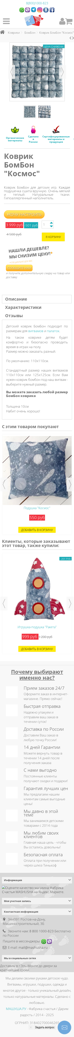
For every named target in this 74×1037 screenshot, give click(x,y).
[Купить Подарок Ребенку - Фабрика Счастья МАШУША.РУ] (34, 20)
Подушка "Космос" (37, 508)
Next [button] (70, 484)
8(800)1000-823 (37, 3)
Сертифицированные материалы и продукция (56, 139)
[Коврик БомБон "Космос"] (30, 112)
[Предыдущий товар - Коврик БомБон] (70, 38)
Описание (16, 299)
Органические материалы (15, 139)
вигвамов (36, 331)
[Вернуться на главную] (1, 32)
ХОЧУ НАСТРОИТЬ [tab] (24, 214)
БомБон (29, 32)
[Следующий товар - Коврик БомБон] (73, 38)
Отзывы (14, 315)
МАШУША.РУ (16, 1008)
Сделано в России (33, 139)
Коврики (14, 32)
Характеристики (23, 307)
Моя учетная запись (17, 901)
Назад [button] (11, 72)
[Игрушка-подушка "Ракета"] (37, 589)
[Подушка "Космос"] (37, 470)
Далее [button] (62, 72)
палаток (53, 331)
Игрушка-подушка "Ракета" (37, 627)
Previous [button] (3, 484)
